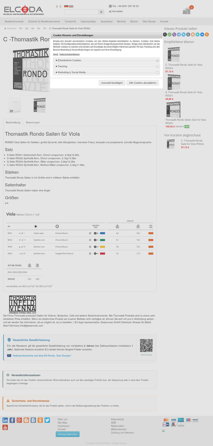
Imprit (55, 54)
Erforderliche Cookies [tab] (69, 60)
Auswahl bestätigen (112, 82)
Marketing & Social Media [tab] (72, 72)
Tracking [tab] (62, 66)
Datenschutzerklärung (70, 54)
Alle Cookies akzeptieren (142, 82)
